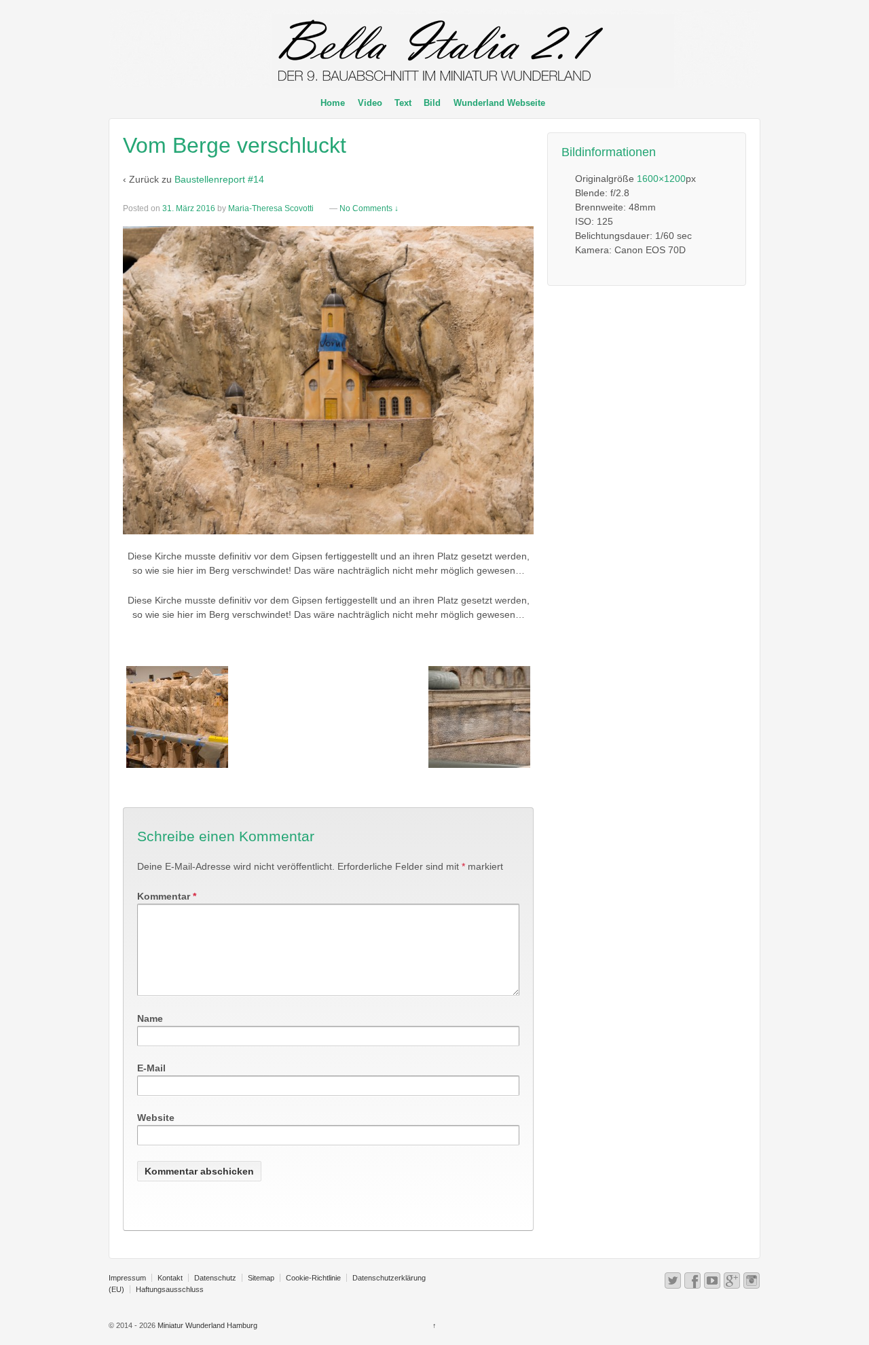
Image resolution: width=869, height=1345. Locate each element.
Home (332, 103)
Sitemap (261, 1278)
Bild (432, 103)
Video (370, 103)
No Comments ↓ (369, 208)
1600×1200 (661, 178)
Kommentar (166, 896)
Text (402, 103)
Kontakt (170, 1278)
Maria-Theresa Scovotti (271, 208)
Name (150, 1018)
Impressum (127, 1278)
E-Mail (151, 1068)
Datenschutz (215, 1278)
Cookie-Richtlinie (313, 1278)
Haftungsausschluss (170, 1289)
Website (155, 1117)
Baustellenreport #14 (219, 179)
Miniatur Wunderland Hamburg (206, 1325)
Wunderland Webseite (499, 103)
